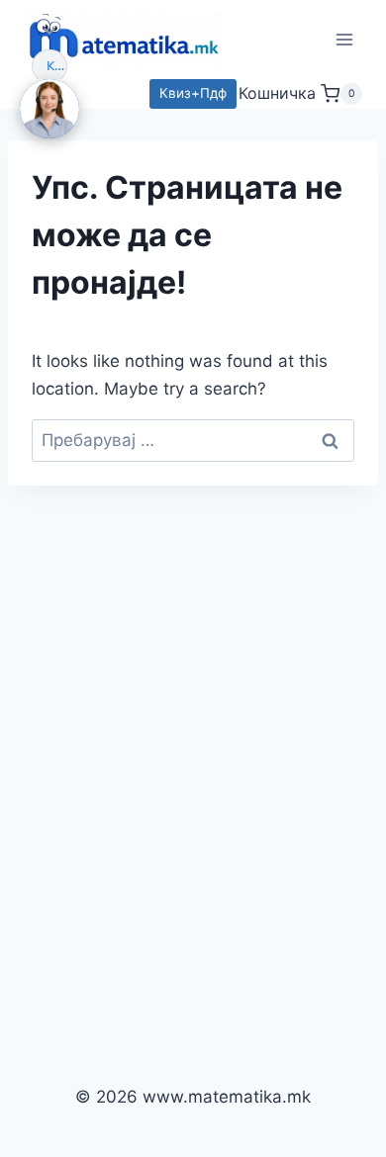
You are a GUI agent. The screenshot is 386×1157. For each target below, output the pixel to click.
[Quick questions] (49, 31)
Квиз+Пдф (193, 93)
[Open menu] (344, 39)
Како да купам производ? (57, 65)
